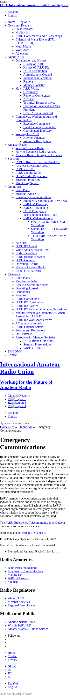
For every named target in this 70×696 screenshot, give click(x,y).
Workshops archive (34, 320)
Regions (28, 81)
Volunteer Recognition (37, 141)
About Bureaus (28, 270)
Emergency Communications (33, 197)
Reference (14, 274)
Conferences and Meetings (39, 36)
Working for (27, 134)
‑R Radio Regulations (31, 176)
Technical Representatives (39, 102)
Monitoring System (27, 183)
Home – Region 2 (19, 22)
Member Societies (34, 85)
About (16, 57)
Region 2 (34, 5)
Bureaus (24, 334)
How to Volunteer (34, 137)
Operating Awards (27, 263)
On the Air (14, 186)
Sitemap (13, 581)
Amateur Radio (17, 144)
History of (33, 64)
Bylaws (27, 305)
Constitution (35, 71)
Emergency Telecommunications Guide (40, 213)
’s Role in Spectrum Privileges (38, 162)
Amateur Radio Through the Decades (39, 155)
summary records (29, 323)
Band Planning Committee (39, 127)
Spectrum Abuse (26, 193)
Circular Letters (29, 327)
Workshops (22, 50)
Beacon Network (30, 256)
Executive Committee (36, 123)
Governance (30, 92)
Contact (12, 355)
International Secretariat (37, 78)
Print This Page (9, 539)
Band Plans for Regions (22, 567)
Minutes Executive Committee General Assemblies (41, 314)
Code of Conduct (26, 253)
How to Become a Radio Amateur (36, 151)
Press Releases (24, 29)
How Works (27, 88)
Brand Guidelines (38, 341)
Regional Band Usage (21, 605)
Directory (35, 204)
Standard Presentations (37, 344)
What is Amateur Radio (30, 148)
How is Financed (38, 113)
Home (11, 652)
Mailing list (22, 32)
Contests (25, 260)
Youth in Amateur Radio (31, 267)
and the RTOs (28, 172)
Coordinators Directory (37, 130)
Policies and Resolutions (31, 330)
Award (26, 246)
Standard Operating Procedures (41, 309)
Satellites (21, 242)
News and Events (18, 25)
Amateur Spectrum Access (32, 165)
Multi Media (23, 46)
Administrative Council (37, 74)
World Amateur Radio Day (32, 249)
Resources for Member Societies (35, 337)
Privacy (12, 659)
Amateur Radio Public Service (28, 629)
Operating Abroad (27, 288)
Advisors (28, 99)
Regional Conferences (37, 95)
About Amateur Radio (21, 622)
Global (12, 395)
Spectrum (13, 158)
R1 (9, 399)
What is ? (33, 348)
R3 (9, 406)
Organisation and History (31, 60)
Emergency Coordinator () (45, 200)
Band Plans (23, 190)
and (25, 169)
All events (22, 53)
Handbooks (23, 291)
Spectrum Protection (28, 179)
